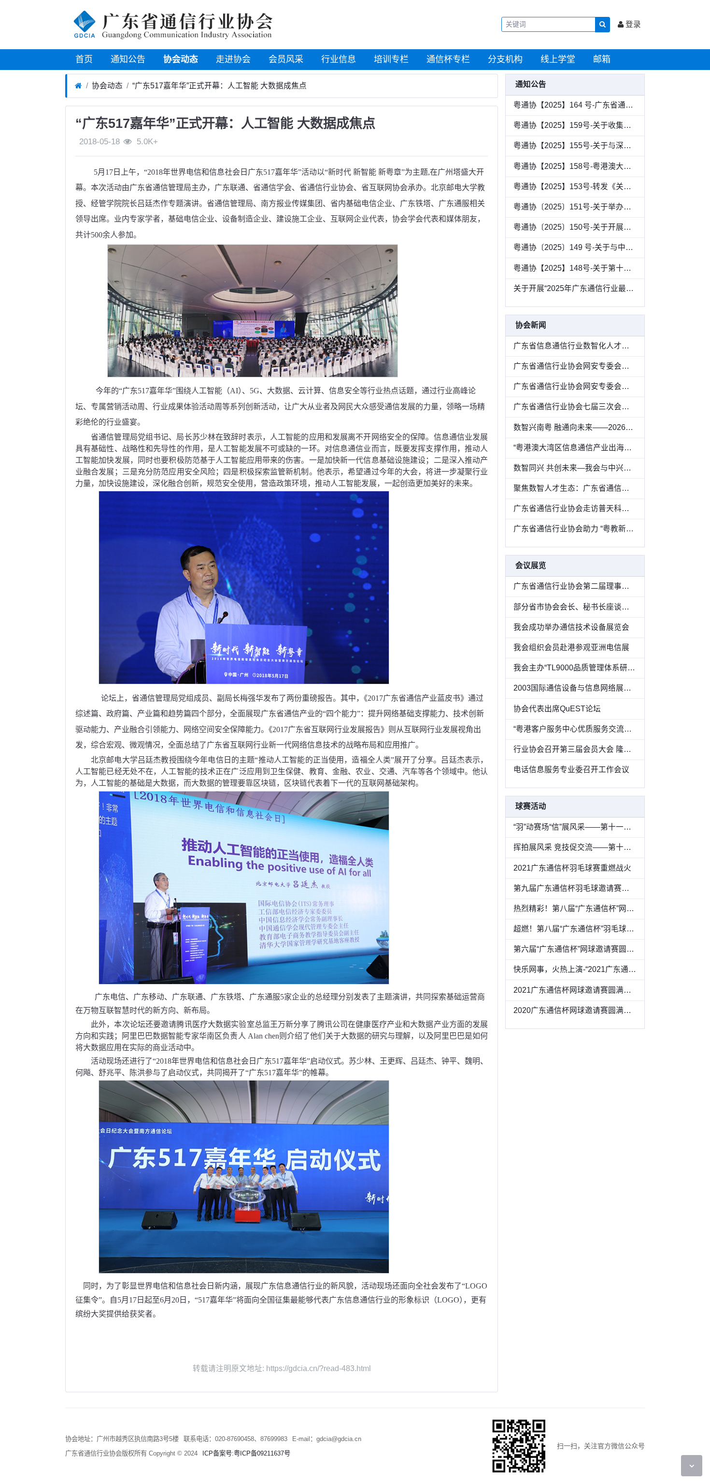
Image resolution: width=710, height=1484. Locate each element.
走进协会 (232, 59)
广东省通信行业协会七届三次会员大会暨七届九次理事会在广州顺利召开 (575, 406)
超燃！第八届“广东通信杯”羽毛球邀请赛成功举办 (575, 929)
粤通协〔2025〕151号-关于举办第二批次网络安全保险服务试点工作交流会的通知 (575, 207)
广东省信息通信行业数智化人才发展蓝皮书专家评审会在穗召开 (575, 346)
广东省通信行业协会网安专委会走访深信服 (575, 366)
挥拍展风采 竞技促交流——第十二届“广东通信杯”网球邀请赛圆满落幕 (575, 847)
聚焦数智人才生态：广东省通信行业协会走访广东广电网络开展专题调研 (575, 488)
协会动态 (179, 59)
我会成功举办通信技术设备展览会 (571, 627)
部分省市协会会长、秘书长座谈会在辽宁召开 (575, 607)
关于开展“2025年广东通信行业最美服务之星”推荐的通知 (575, 288)
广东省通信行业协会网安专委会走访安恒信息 (575, 386)
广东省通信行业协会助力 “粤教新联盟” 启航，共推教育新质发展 (575, 529)
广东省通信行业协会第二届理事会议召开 (575, 586)
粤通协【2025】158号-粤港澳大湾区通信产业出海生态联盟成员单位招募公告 (575, 166)
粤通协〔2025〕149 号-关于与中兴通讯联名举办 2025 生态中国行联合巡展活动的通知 (575, 247)
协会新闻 (530, 325)
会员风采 (284, 59)
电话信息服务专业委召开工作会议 (571, 769)
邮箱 (601, 59)
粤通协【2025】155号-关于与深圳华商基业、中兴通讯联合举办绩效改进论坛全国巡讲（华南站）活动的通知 (575, 145)
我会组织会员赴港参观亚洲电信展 (571, 647)
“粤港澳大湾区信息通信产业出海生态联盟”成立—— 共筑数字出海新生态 (575, 448)
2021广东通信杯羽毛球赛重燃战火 (572, 868)
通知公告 (126, 59)
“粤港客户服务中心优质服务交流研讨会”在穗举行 (575, 729)
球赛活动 (530, 806)
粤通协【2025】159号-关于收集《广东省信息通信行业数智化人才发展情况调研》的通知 (575, 125)
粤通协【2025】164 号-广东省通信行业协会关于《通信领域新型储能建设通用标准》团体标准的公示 (575, 105)
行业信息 (337, 59)
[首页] (78, 86)
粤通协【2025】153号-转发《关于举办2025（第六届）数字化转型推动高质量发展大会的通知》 (575, 186)
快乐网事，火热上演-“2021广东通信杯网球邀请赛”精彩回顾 (575, 969)
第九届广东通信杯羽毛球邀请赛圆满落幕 (575, 888)
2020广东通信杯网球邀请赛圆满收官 (575, 1010)
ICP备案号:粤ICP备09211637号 (246, 1453)
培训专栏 (390, 59)
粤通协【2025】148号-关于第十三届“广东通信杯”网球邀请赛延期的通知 (575, 268)
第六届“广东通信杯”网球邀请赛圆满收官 (575, 949)
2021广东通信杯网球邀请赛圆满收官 (575, 990)
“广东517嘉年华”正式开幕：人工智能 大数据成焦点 (219, 86)
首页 (83, 59)
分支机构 (504, 59)
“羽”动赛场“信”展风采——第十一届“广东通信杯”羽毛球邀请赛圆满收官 (575, 827)
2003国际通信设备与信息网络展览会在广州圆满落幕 (575, 688)
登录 (632, 24)
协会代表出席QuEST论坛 (557, 709)
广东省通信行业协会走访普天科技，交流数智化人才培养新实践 (575, 508)
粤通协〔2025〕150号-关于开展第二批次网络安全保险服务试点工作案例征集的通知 (575, 227)
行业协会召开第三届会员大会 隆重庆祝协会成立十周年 (575, 749)
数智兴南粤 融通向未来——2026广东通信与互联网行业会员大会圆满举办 (575, 427)
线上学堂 (556, 59)
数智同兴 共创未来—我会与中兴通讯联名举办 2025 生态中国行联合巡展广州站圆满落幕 (575, 468)
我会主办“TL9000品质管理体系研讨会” (575, 668)
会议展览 (530, 565)
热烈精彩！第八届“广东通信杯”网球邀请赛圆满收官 (575, 908)
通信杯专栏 (447, 59)
